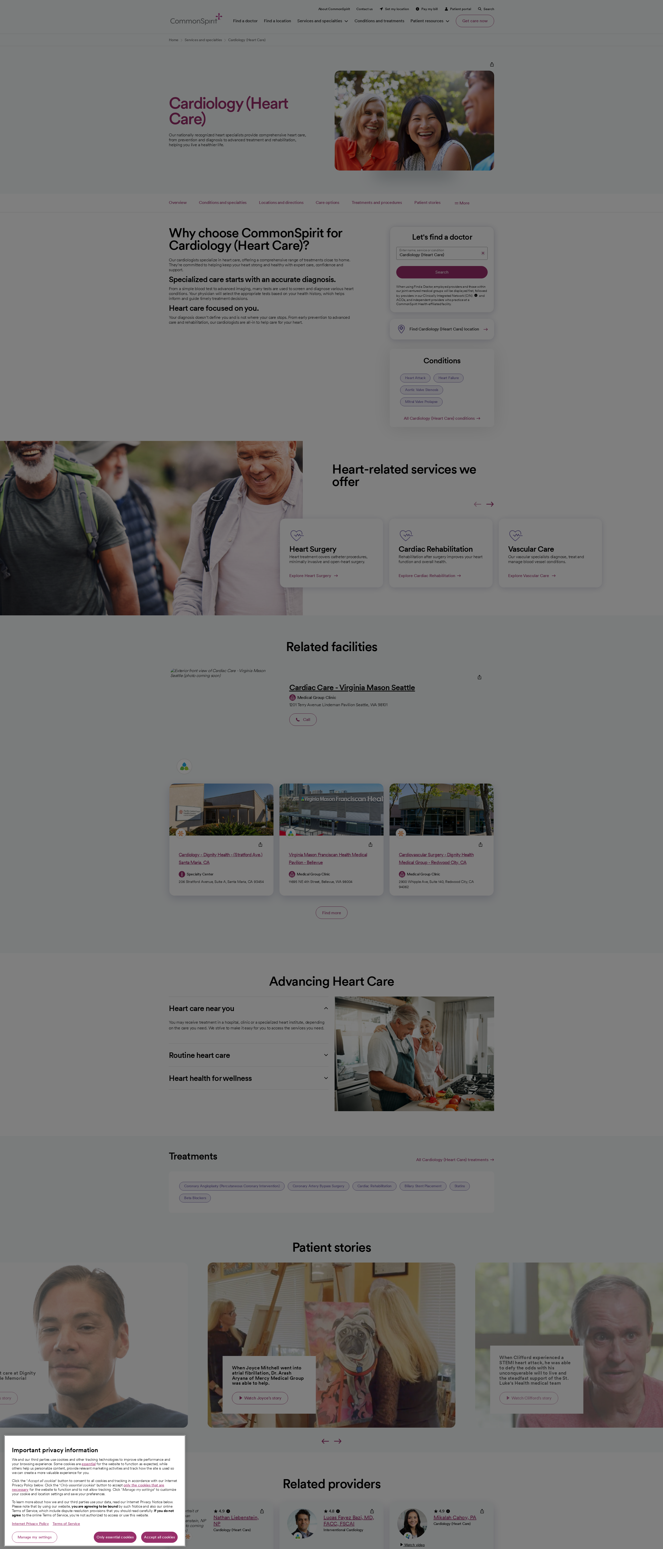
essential (89, 1464)
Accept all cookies (159, 1537)
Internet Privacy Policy (30, 1524)
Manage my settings (35, 1537)
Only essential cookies (115, 1537)
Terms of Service (66, 1524)
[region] (94, 1490)
